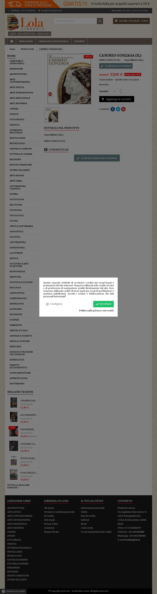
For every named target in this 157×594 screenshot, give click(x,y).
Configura (54, 304)
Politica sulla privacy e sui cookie (96, 310)
